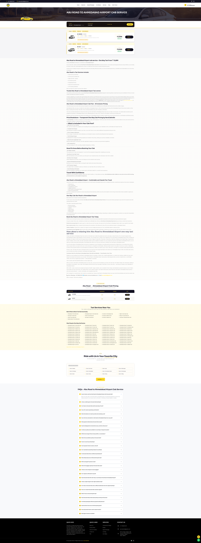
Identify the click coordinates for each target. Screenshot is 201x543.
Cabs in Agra (109, 368)
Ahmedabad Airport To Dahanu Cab (108, 337)
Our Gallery (105, 533)
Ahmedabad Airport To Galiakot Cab (126, 344)
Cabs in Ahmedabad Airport (109, 371)
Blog (109, 5)
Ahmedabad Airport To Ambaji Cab (126, 325)
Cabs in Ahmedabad (92, 371)
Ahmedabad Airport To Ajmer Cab (108, 325)
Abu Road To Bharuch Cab (106, 315)
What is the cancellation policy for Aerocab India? (90, 437)
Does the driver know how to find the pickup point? (91, 505)
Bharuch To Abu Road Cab (124, 315)
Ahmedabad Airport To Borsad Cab (74, 335)
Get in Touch (114, 5)
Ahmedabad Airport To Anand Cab (91, 327)
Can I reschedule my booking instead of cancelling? (91, 449)
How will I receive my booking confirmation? (89, 409)
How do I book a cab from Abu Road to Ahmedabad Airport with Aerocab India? (96, 394)
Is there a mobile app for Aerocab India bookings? (90, 401)
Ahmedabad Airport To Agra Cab (90, 325)
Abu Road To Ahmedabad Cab (107, 313)
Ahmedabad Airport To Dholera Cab (74, 342)
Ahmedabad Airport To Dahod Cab (74, 339)
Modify (130, 24)
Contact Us (92, 531)
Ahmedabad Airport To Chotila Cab (74, 337)
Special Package (106, 529)
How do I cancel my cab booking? (87, 441)
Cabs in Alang (109, 373)
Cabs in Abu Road (92, 368)
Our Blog (104, 531)
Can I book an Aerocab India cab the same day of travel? (91, 405)
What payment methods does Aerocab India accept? (91, 421)
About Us (83, 5)
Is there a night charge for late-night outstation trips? (91, 481)
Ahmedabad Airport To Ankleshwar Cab (126, 327)
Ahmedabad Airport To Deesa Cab (125, 339)
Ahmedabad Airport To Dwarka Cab (108, 344)
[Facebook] (192, 1)
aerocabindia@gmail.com (23, 1)
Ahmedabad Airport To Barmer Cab (74, 330)
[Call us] (198, 536)
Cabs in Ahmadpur (76, 371)
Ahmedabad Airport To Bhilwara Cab (108, 332)
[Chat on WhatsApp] (198, 540)
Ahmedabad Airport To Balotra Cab (74, 328)
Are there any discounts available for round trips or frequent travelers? (94, 429)
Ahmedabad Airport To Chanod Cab (108, 335)
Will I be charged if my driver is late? (87, 461)
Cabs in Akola (92, 373)
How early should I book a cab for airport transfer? (90, 509)
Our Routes (98, 5)
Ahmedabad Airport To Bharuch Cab (74, 332)
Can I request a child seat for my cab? (88, 473)
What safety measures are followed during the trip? (91, 457)
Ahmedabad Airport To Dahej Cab (125, 337)
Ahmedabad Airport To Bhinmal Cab (126, 332)
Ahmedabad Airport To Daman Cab (108, 339)
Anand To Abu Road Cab (89, 315)
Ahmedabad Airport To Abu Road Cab (91, 313)
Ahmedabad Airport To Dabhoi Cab (91, 337)
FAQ (90, 533)
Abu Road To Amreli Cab (89, 317)
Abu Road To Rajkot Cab (106, 317)
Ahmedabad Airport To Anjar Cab (108, 327)
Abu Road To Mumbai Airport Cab (125, 317)
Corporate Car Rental (107, 525)
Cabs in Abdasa (76, 368)
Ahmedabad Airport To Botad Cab (91, 335)
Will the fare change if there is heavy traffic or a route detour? (92, 433)
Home (78, 5)
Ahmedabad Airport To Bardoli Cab (126, 328)
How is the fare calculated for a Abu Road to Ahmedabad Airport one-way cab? (96, 417)
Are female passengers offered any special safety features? (92, 501)
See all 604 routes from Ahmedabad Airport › (75, 346)
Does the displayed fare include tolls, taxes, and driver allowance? (93, 425)
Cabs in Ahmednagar (125, 371)
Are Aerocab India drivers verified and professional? (91, 453)
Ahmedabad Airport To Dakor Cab (91, 339)
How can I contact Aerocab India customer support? (91, 489)
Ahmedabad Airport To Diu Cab (73, 344)
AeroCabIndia (86, 540)
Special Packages (90, 5)
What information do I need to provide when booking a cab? (92, 413)
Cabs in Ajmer (76, 373)
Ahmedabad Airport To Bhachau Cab (108, 330)
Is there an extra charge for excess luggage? (89, 469)
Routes (104, 527)
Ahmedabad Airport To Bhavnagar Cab (91, 332)
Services (104, 5)
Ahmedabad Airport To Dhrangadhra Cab (109, 342)
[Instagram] (194, 1)
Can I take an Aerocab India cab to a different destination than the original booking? (97, 485)
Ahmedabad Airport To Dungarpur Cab (91, 344)
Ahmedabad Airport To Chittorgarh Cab (126, 335)
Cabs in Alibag (125, 373)
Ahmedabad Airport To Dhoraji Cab (91, 342)
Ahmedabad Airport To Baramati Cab (108, 328)
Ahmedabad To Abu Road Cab (73, 313)
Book (129, 37)
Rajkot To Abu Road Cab (124, 313)
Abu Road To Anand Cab (72, 315)
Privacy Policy (92, 527)
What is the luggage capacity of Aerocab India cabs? (91, 465)
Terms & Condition (93, 529)
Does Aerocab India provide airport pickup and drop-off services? (93, 497)
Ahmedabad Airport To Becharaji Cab (91, 330)
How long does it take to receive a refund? (89, 445)
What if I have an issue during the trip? (88, 493)
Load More (100, 379)
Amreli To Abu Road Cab (72, 317)
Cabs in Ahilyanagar (125, 368)
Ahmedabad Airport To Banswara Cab (91, 328)
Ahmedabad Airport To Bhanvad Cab (126, 330)
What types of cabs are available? (87, 513)
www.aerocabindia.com (128, 100)
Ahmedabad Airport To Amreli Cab (74, 327)
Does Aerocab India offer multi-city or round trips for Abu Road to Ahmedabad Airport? (98, 477)
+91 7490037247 (11, 1)
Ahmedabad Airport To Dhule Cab (125, 342)
